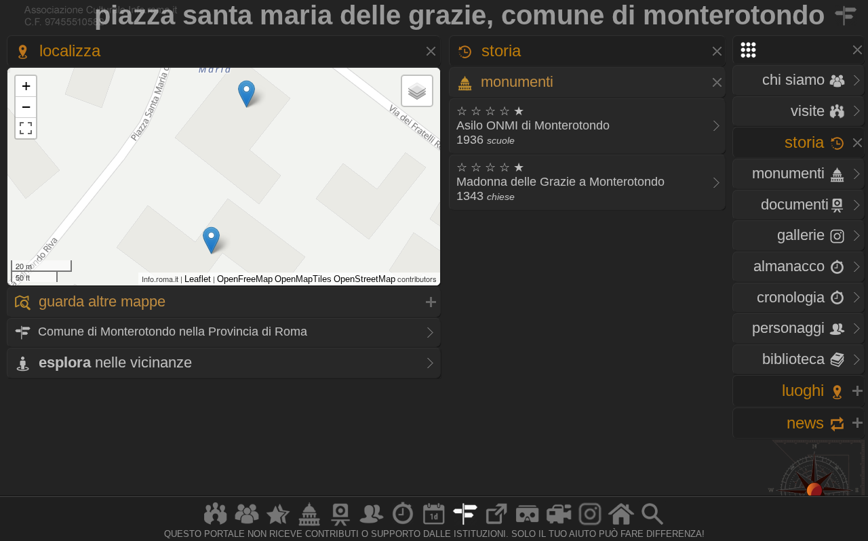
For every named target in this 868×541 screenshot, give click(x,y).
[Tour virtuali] (527, 525)
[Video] (558, 525)
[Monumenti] (309, 525)
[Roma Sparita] (340, 525)
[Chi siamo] (246, 525)
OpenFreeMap (245, 279)
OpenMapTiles (303, 279)
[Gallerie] (590, 525)
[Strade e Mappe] (465, 525)
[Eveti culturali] (434, 525)
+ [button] (26, 85)
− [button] (26, 106)
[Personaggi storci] (371, 525)
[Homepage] (621, 525)
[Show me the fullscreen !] (26, 128)
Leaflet (197, 279)
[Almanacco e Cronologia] (402, 525)
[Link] (496, 525)
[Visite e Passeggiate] (215, 525)
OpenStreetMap (364, 279)
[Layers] (417, 91)
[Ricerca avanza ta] (652, 525)
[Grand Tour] (278, 525)
